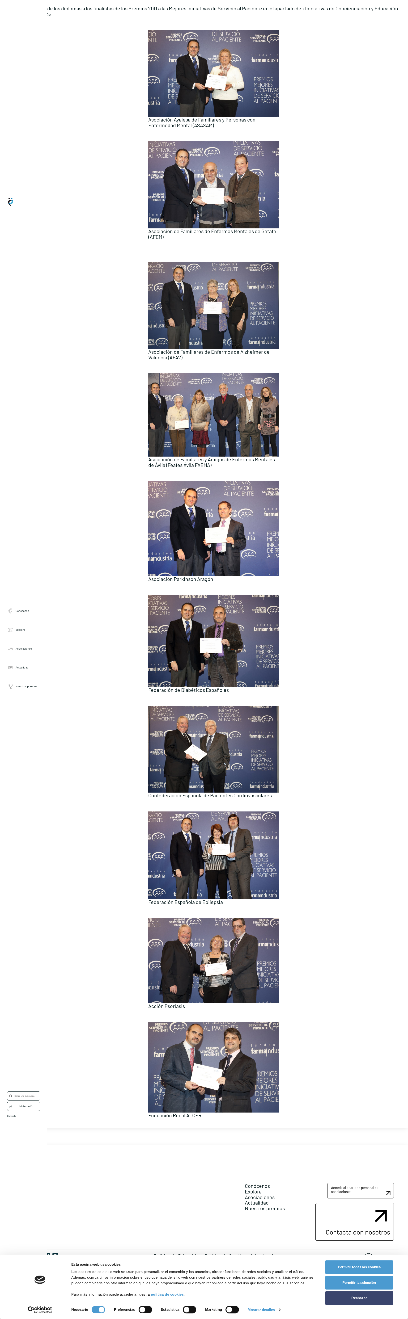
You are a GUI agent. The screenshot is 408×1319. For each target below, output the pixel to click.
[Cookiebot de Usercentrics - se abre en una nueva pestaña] (40, 1309)
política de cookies (167, 1294)
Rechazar (359, 1298)
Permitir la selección (359, 1283)
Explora (20, 629)
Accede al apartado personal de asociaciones (354, 1189)
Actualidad (22, 667)
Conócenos (22, 611)
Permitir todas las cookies (359, 1267)
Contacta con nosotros (358, 1232)
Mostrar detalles (261, 1310)
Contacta (11, 1115)
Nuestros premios (26, 686)
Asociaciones (24, 648)
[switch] (145, 1309)
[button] (360, 1190)
